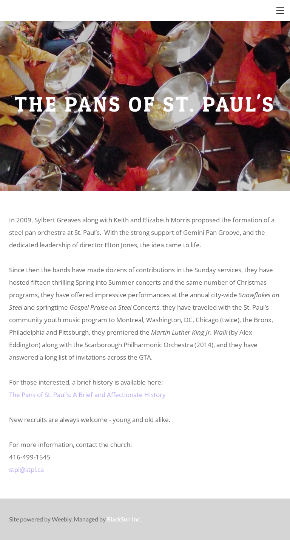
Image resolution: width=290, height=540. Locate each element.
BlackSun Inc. (124, 519)
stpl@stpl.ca (26, 469)
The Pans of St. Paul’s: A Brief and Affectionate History (87, 394)
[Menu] (280, 9)
